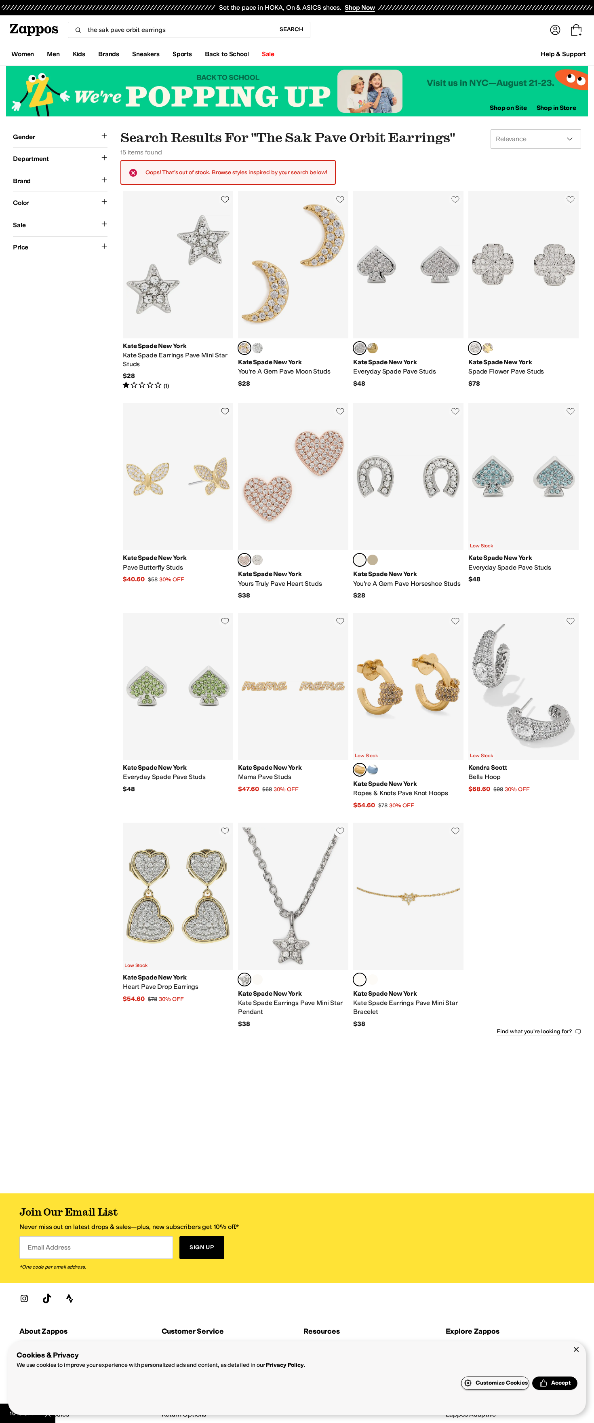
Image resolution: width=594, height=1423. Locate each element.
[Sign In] (555, 30)
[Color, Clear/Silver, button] (257, 348)
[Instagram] (24, 1298)
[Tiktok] (47, 1298)
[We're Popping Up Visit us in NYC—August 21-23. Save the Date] (297, 91)
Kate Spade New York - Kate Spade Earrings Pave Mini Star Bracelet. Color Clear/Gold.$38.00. (408, 925)
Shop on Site (508, 108)
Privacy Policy (284, 1365)
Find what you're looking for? (534, 1031)
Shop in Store (556, 108)
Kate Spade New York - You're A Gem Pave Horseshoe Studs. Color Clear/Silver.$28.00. (408, 501)
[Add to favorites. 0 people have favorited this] (225, 199)
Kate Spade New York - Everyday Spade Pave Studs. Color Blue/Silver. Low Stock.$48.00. (523, 501)
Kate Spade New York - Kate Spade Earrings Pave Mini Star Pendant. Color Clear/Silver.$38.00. (293, 925)
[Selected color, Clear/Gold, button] (244, 348)
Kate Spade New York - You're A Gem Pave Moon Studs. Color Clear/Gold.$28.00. (293, 290)
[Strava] (69, 1298)
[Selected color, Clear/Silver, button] (359, 348)
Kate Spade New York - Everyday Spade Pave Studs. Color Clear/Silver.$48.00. (408, 290)
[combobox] (170, 30)
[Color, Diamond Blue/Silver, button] (372, 769)
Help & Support (563, 54)
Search (291, 29)
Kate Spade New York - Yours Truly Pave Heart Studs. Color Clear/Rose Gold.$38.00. (293, 501)
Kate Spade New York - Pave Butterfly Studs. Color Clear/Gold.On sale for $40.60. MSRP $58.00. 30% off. (178, 501)
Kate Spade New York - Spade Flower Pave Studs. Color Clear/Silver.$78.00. (523, 290)
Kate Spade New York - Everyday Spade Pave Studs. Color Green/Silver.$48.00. (178, 711)
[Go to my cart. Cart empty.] (576, 30)
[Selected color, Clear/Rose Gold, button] (244, 559)
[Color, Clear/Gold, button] (372, 348)
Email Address (48, 1247)
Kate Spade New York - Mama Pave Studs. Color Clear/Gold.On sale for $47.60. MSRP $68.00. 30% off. (293, 711)
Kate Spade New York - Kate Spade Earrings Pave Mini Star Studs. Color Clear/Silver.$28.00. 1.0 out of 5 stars (178, 290)
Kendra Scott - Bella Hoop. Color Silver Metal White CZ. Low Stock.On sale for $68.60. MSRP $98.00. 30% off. (523, 711)
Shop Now (360, 7)
